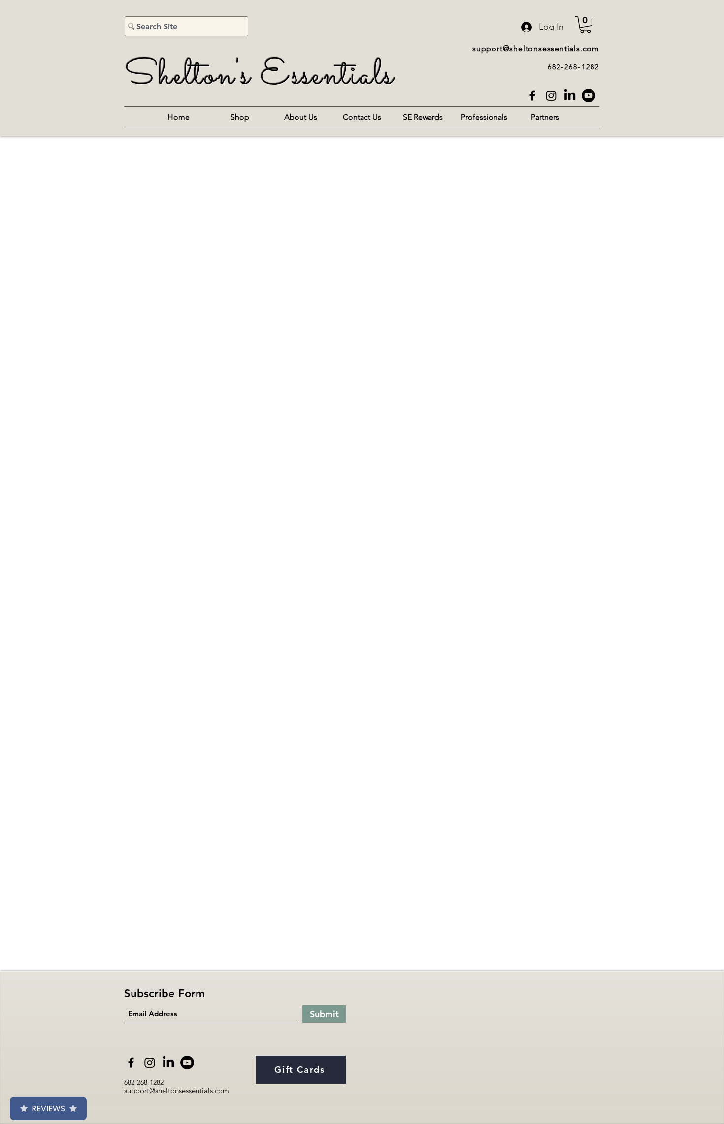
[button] (585, 24)
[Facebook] (532, 95)
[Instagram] (551, 95)
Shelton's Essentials (259, 76)
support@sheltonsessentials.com (535, 48)
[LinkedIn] (570, 95)
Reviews (48, 1108)
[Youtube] (588, 95)
